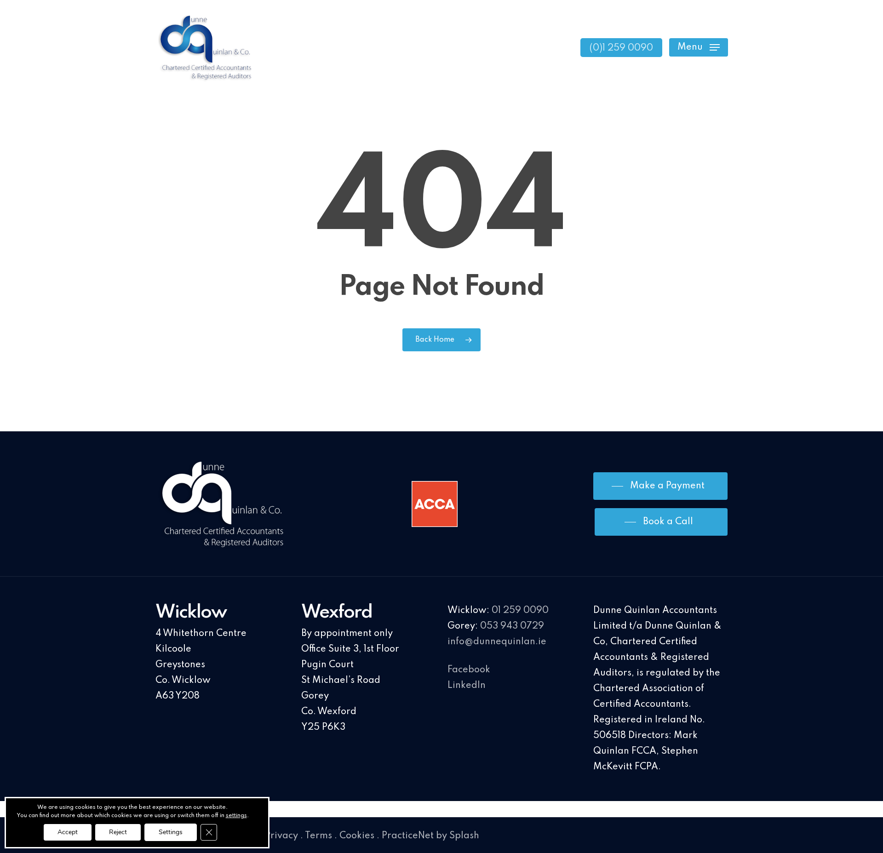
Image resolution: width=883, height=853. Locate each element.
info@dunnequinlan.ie (496, 642)
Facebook (468, 670)
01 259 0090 (520, 610)
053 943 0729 (512, 626)
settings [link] (236, 816)
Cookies (356, 836)
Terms (318, 836)
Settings (171, 832)
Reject (118, 832)
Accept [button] (67, 832)
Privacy (281, 836)
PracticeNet (408, 836)
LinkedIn (466, 685)
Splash (464, 836)
